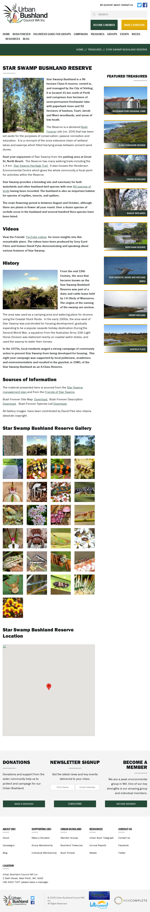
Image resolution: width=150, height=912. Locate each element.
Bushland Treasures (72, 845)
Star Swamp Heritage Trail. (31, 166)
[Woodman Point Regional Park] (125, 103)
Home (6, 34)
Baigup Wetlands (136, 213)
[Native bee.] (61, 561)
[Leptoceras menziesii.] (13, 538)
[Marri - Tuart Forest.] (61, 445)
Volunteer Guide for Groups (52, 34)
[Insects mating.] (37, 561)
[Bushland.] (84, 445)
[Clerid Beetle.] (61, 585)
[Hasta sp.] (61, 538)
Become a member (104, 25)
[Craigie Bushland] (125, 168)
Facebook (123, 845)
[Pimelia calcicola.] (37, 515)
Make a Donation (41, 837)
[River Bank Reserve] (125, 235)
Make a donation (134, 25)
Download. (41, 399)
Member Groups (69, 837)
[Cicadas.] (13, 515)
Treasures (97, 34)
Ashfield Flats (137, 349)
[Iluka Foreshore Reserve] (125, 132)
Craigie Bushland (135, 179)
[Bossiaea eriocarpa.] (13, 608)
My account (106, 5)
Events (124, 34)
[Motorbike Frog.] (13, 561)
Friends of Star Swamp (60, 392)
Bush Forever (22, 34)
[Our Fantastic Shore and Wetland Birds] (125, 273)
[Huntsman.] (37, 538)
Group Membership (42, 845)
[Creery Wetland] (125, 307)
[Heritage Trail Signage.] (13, 469)
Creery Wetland (137, 315)
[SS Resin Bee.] (84, 492)
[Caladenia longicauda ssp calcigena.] (13, 492)
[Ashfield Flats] (125, 335)
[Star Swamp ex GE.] (13, 445)
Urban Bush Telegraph (101, 837)
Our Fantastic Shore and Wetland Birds (127, 279)
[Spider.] (13, 585)
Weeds (136, 34)
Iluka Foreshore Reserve (132, 145)
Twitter (121, 852)
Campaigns (81, 34)
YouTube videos (36, 237)
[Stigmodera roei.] (61, 492)
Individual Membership (44, 852)
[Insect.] (84, 561)
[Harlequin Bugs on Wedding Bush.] (84, 538)
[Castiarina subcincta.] (37, 469)
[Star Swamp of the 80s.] (37, 445)
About (117, 5)
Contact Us (127, 5)
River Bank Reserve (135, 247)
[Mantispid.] (84, 515)
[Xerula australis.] (37, 492)
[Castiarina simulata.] (84, 469)
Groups (112, 34)
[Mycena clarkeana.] (61, 515)
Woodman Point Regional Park (128, 111)
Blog (26, 39)
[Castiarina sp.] (61, 469)
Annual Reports (97, 845)
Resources (12, 39)
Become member (126, 803)
